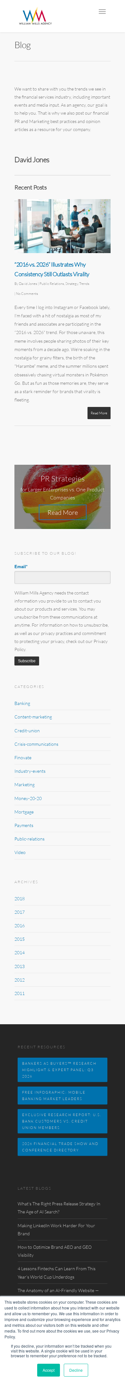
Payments (23, 825)
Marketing (24, 784)
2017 (19, 912)
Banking (22, 703)
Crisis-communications (36, 744)
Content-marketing (33, 716)
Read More (99, 413)
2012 (19, 979)
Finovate (22, 757)
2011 (19, 993)
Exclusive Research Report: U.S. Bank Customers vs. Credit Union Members (61, 1121)
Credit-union (27, 730)
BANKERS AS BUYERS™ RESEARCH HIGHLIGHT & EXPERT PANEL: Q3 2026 (59, 1069)
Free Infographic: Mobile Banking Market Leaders (54, 1095)
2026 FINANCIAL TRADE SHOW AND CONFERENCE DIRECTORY (60, 1146)
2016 (19, 925)
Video (20, 852)
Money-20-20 (28, 798)
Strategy (71, 283)
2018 (19, 898)
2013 (19, 966)
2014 (19, 952)
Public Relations (51, 283)
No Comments (27, 293)
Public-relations (29, 838)
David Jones (28, 283)
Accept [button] (48, 1370)
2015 (19, 939)
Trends (84, 283)
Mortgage (24, 812)
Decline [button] (76, 1370)
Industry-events (30, 771)
